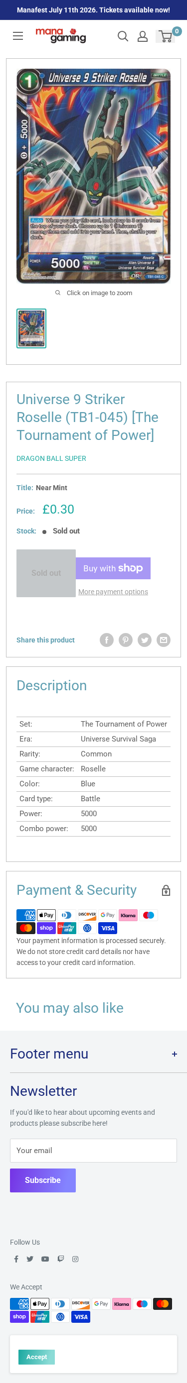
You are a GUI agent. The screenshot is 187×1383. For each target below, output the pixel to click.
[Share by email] (164, 640)
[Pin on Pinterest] (126, 640)
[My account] (143, 36)
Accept (36, 1357)
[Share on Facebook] (107, 640)
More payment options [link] (113, 592)
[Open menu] (18, 35)
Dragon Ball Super (51, 458)
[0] (166, 36)
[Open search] (123, 36)
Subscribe (43, 1180)
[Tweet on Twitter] (145, 640)
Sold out (46, 573)
